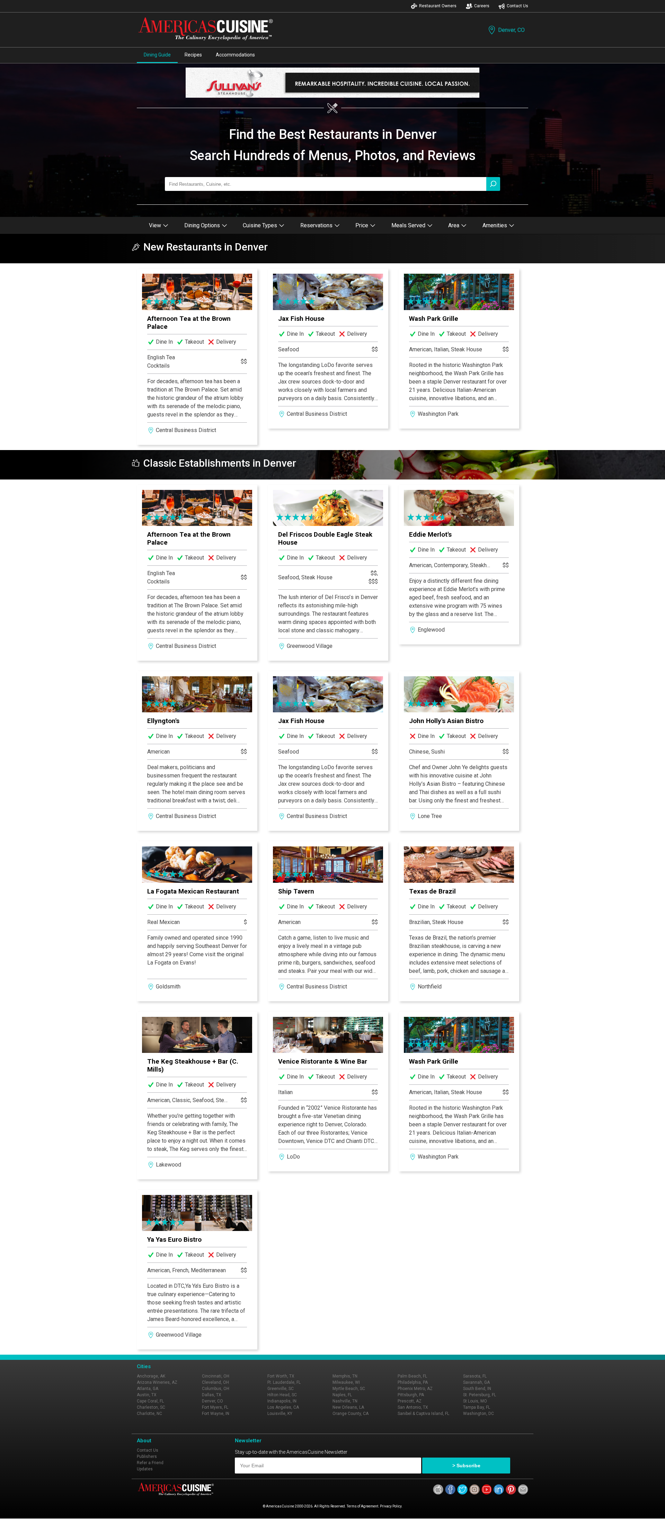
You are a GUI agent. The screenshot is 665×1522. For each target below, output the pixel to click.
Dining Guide (157, 55)
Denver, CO (511, 30)
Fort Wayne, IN (215, 1413)
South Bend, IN (477, 1388)
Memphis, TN (344, 1376)
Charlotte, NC (149, 1413)
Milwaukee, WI (346, 1382)
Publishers (147, 1456)
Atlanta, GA (147, 1388)
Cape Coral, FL (150, 1401)
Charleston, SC (151, 1407)
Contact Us (517, 5)
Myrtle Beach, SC (348, 1388)
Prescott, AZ (410, 1401)
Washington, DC (478, 1413)
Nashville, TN (344, 1401)
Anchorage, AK (151, 1376)
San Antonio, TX (413, 1407)
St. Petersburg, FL (479, 1394)
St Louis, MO (475, 1401)
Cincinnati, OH (215, 1376)
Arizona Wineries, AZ (157, 1382)
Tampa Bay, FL (476, 1407)
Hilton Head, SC (282, 1394)
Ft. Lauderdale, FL (284, 1382)
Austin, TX (147, 1394)
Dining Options (202, 225)
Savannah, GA (476, 1382)
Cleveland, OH (215, 1382)
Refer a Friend (150, 1462)
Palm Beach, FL (412, 1376)
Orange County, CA (350, 1413)
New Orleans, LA (348, 1407)
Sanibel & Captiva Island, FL (423, 1413)
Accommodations (235, 55)
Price (361, 225)
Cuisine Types (260, 225)
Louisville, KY (279, 1413)
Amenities (494, 225)
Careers (481, 5)
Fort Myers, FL (215, 1407)
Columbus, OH (215, 1388)
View (155, 225)
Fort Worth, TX (280, 1376)
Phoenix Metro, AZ (415, 1388)
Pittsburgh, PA (411, 1394)
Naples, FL (342, 1394)
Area (453, 225)
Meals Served (408, 225)
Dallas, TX (211, 1394)
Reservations (316, 225)
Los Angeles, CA (283, 1407)
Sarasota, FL (475, 1376)
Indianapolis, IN (281, 1401)
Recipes (193, 55)
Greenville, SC (280, 1388)
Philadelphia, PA (413, 1382)
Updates (145, 1469)
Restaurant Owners (437, 5)
